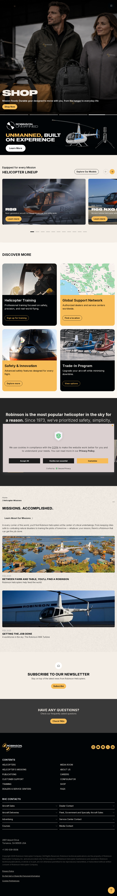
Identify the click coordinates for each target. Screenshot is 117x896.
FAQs (62, 789)
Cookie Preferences (10, 881)
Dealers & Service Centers (16, 789)
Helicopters (9, 764)
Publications (9, 774)
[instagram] (93, 747)
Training (6, 784)
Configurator (68, 779)
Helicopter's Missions (14, 769)
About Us (65, 769)
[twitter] (108, 747)
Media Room (66, 764)
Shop (63, 784)
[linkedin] (113, 747)
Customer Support (13, 779)
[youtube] (98, 747)
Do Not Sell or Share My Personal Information (21, 876)
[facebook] (103, 747)
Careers (64, 774)
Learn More (15, 148)
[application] (58, 448)
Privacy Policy (8, 871)
